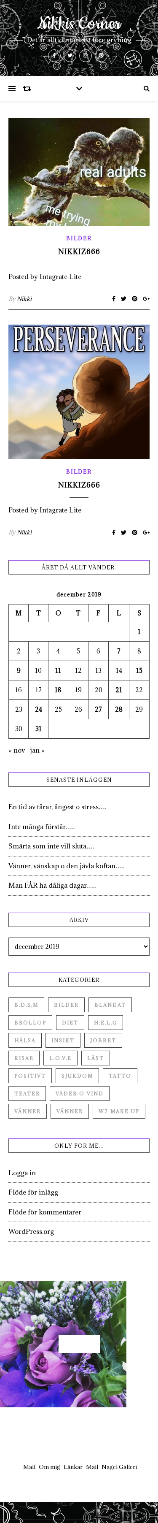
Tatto (120, 1076)
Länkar (73, 1467)
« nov (16, 750)
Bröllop (30, 1022)
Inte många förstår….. (41, 826)
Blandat (110, 1005)
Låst (95, 1058)
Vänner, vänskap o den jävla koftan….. (66, 866)
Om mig (49, 1467)
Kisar (24, 1058)
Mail (29, 1467)
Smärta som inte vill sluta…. (51, 846)
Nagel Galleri (119, 1467)
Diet (70, 1022)
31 (38, 729)
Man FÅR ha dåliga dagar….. (52, 885)
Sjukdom (77, 1076)
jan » (37, 750)
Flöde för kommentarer (44, 1212)
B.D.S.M (26, 1005)
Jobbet (103, 1040)
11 (58, 671)
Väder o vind (80, 1093)
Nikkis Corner (79, 24)
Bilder (78, 238)
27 (98, 709)
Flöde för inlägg (33, 1192)
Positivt (30, 1076)
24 (38, 709)
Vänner (27, 1111)
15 (139, 671)
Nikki (24, 299)
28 (119, 709)
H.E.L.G (105, 1022)
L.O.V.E (60, 1058)
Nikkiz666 (79, 251)
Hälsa (25, 1040)
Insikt (63, 1040)
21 (118, 690)
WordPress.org (31, 1231)
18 (58, 690)
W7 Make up (119, 1111)
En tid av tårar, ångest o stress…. (57, 806)
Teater (27, 1093)
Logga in (22, 1172)
